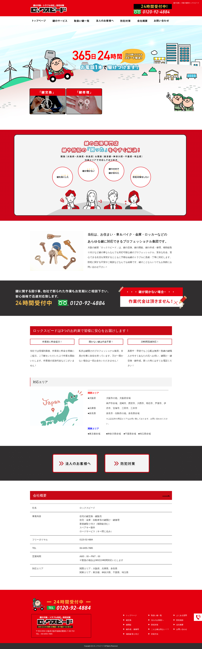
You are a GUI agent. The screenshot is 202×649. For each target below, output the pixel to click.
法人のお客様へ (105, 20)
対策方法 (154, 634)
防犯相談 (179, 620)
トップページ (39, 20)
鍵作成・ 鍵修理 (132, 629)
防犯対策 (125, 20)
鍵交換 (128, 620)
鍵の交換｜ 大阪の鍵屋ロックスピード (186, 3)
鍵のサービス (60, 20)
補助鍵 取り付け (132, 634)
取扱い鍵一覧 (82, 20)
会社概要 (142, 20)
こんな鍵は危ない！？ (160, 629)
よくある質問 (181, 615)
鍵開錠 (128, 625)
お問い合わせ (161, 20)
